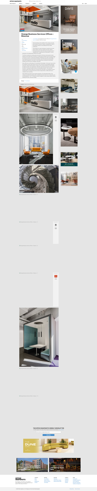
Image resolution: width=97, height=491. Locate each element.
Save (23, 29)
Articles (40, 3)
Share (23, 30)
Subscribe (48, 435)
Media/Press (37, 481)
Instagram (66, 478)
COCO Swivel (56, 120)
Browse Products (47, 481)
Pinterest (66, 481)
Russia (26, 48)
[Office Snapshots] (19, 1)
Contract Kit (75, 478)
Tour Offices (46, 478)
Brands (34, 3)
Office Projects (12, 3)
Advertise (55, 478)
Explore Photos (46, 480)
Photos (20, 3)
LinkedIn (66, 482)
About (36, 478)
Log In (86, 3)
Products (27, 3)
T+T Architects (24, 40)
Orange (23, 42)
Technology (24, 50)
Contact (36, 482)
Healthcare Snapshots (77, 483)
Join (83, 3)
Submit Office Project (57, 480)
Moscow (23, 48)
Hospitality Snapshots (76, 480)
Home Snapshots (76, 481)
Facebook (66, 480)
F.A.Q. (36, 480)
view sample (61, 429)
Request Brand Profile (57, 481)
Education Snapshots (76, 482)
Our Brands (46, 482)
